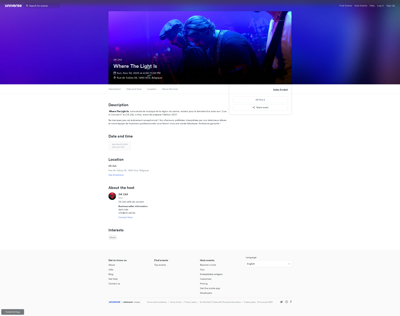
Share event (262, 107)
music (113, 237)
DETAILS (260, 99)
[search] (27, 6)
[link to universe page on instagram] (286, 302)
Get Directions (116, 175)
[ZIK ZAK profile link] (112, 205)
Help (372, 5)
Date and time (134, 89)
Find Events (346, 5)
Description (115, 89)
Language (251, 257)
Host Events (361, 5)
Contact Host (125, 217)
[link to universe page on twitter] (281, 302)
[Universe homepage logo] (13, 6)
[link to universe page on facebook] (291, 302)
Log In (380, 5)
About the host (170, 89)
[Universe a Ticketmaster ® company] (124, 302)
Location (151, 89)
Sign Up (390, 5)
